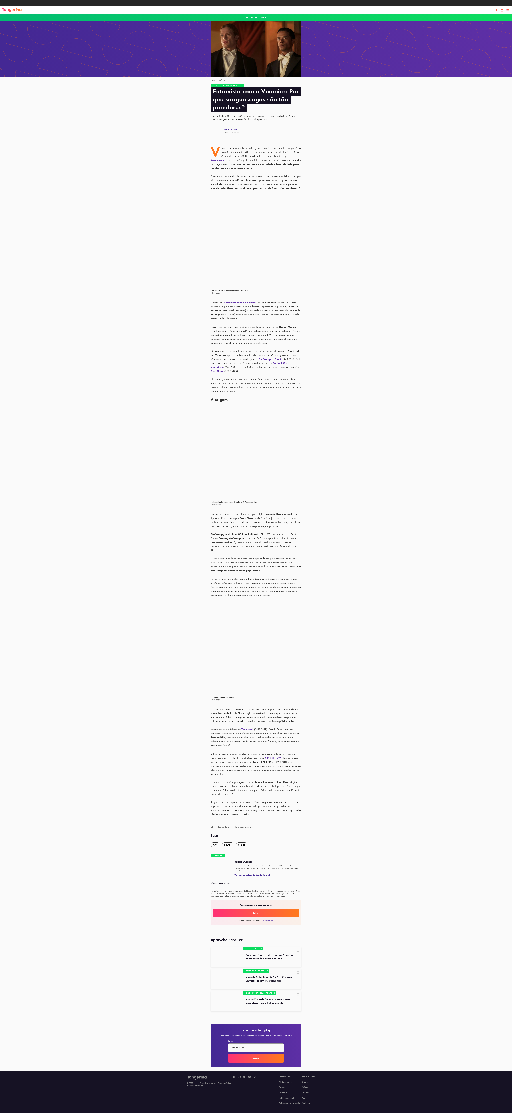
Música (305, 1087)
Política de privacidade (289, 1103)
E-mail (230, 1041)
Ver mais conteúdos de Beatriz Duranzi (252, 875)
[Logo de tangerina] (12, 10)
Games (305, 1082)
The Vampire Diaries (271, 359)
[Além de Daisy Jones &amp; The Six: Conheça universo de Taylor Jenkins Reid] (227, 979)
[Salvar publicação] (298, 951)
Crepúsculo (217, 160)
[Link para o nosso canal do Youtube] (249, 1077)
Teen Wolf (247, 729)
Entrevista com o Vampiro (240, 302)
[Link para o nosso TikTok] (254, 1077)
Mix (303, 1098)
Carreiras (283, 1093)
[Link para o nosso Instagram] (239, 1077)
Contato (282, 1087)
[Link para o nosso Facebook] (234, 1077)
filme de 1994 (273, 757)
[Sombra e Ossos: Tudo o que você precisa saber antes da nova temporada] (227, 957)
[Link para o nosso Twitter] (244, 1077)
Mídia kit (306, 1103)
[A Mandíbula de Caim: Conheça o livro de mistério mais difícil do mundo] (227, 1001)
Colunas (305, 1093)
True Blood (217, 371)
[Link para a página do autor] (216, 130)
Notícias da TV (285, 1082)
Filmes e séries (308, 1077)
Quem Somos (285, 1077)
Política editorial (286, 1098)
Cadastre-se (267, 920)
